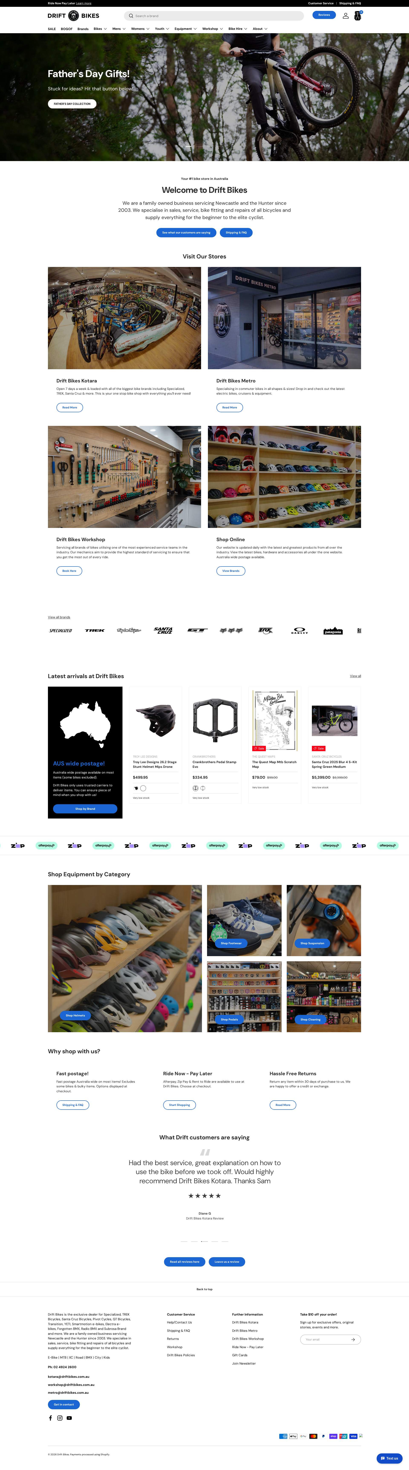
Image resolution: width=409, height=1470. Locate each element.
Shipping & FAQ (350, 3)
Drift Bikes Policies (181, 1355)
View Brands (230, 571)
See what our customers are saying (186, 232)
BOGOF (66, 29)
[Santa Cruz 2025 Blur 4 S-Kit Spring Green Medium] (334, 720)
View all (355, 676)
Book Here (69, 571)
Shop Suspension (312, 943)
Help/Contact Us (179, 1322)
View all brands (59, 617)
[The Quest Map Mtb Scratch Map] (275, 720)
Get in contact (64, 1404)
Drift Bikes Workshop (248, 1339)
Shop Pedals (229, 1019)
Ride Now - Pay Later (248, 1347)
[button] (357, 15)
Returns (173, 1339)
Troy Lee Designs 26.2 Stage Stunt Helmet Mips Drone (155, 764)
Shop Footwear (231, 943)
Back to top (205, 1289)
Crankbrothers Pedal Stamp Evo (214, 764)
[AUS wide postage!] (85, 721)
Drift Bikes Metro (245, 1331)
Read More (69, 407)
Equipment (183, 29)
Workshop (210, 29)
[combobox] (214, 16)
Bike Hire (235, 29)
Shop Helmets (75, 1015)
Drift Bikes (63, 1454)
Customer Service (321, 3)
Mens (116, 29)
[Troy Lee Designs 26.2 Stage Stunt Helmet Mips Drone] (156, 720)
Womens (138, 29)
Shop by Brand (85, 809)
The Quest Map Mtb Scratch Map (274, 764)
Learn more (98, 3)
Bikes (98, 29)
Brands (83, 29)
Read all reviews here (184, 1262)
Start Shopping (179, 1105)
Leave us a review (227, 1262)
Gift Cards (240, 1355)
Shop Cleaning (311, 1019)
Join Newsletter (244, 1363)
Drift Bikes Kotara (245, 1322)
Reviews (324, 15)
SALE (52, 29)
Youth (159, 29)
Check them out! (65, 111)
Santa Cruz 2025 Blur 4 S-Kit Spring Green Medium (334, 764)
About (258, 29)
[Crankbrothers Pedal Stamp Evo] (215, 720)
